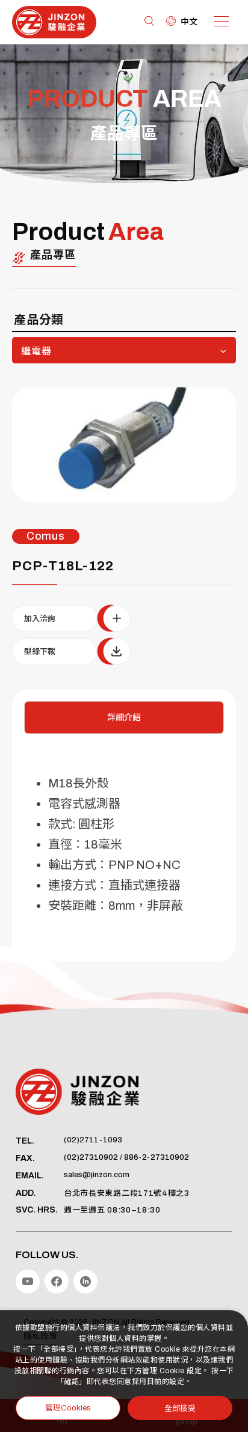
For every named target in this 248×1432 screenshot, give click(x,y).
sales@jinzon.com (96, 1175)
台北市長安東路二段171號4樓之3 (127, 1193)
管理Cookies (68, 1408)
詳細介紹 (124, 717)
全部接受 (180, 1407)
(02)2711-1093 (93, 1140)
